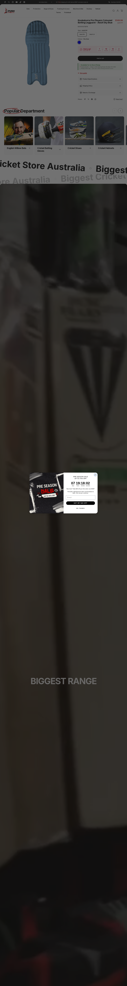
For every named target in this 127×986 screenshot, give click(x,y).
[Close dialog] (95, 474)
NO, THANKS (80, 508)
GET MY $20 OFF (80, 503)
